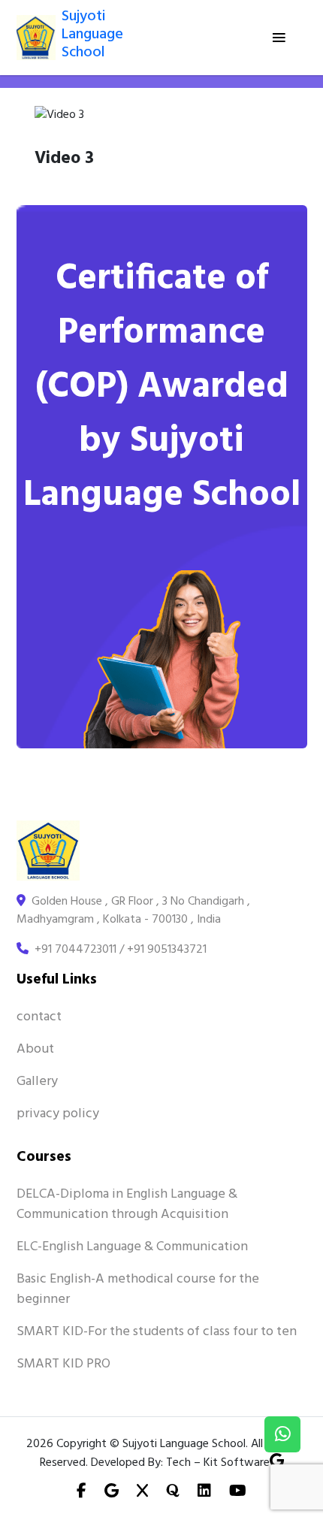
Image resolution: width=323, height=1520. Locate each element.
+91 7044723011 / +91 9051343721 (118, 949)
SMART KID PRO (63, 1364)
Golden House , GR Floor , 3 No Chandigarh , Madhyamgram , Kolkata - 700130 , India (133, 911)
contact (39, 1017)
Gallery (37, 1081)
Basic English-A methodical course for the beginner (138, 1289)
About (35, 1049)
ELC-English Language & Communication (132, 1247)
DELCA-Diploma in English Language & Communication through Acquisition (127, 1204)
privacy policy (58, 1114)
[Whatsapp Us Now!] (282, 1434)
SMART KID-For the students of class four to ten (157, 1332)
